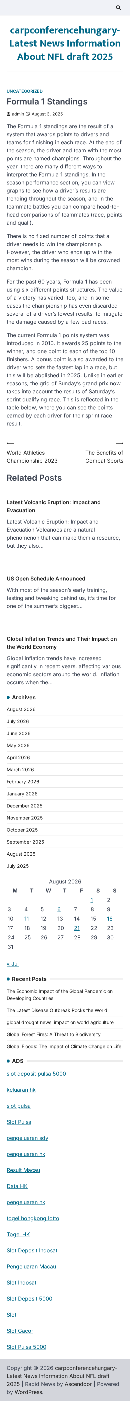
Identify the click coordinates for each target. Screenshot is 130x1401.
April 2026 (18, 757)
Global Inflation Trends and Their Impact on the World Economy (62, 642)
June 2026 (19, 733)
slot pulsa (19, 1105)
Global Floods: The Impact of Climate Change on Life (64, 1046)
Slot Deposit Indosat (32, 1250)
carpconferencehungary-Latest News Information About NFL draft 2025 (65, 44)
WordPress (28, 1392)
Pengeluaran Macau (31, 1266)
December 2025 (24, 805)
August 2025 (21, 854)
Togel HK (18, 1234)
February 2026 (23, 781)
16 (110, 918)
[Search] (118, 8)
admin (18, 113)
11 (26, 918)
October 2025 (22, 830)
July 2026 (18, 721)
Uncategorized (25, 91)
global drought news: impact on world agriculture (60, 1022)
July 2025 (18, 866)
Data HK (17, 1186)
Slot (11, 1314)
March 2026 (20, 769)
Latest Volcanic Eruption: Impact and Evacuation (54, 506)
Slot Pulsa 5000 (26, 1346)
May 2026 (18, 745)
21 (77, 928)
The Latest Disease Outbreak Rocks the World (57, 1010)
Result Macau (23, 1170)
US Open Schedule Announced (46, 578)
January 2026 (22, 793)
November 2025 (25, 818)
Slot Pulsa (19, 1121)
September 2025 (25, 842)
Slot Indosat (21, 1282)
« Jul (13, 963)
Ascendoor (78, 1384)
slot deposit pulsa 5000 (36, 1073)
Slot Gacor (20, 1330)
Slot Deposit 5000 (29, 1298)
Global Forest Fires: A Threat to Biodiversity (54, 1034)
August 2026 (21, 709)
